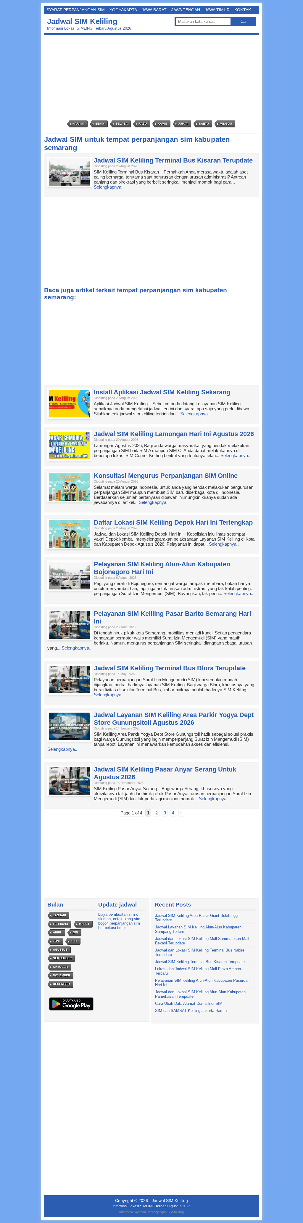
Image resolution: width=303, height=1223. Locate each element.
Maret (84, 923)
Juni (56, 941)
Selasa (121, 123)
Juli (74, 941)
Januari (59, 915)
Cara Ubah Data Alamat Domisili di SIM (189, 1003)
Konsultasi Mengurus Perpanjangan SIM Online (166, 475)
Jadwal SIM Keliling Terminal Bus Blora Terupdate (170, 668)
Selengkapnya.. (109, 186)
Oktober (60, 966)
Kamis (162, 123)
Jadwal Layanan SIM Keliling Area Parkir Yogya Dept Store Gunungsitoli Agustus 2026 (174, 718)
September (62, 958)
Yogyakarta (123, 9)
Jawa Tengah (185, 9)
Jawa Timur (217, 9)
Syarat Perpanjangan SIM (75, 9)
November (61, 975)
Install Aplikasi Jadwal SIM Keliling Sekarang (162, 392)
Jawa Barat (154, 9)
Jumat (183, 123)
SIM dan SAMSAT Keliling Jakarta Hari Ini (191, 1010)
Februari (60, 923)
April (57, 932)
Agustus (60, 949)
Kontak (242, 9)
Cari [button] (244, 21)
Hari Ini (78, 123)
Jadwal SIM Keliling (82, 21)
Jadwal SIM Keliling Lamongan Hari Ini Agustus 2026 (174, 434)
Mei (75, 932)
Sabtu (204, 123)
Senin (99, 123)
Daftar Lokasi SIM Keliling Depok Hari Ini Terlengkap (173, 522)
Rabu (142, 123)
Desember (61, 984)
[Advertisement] (153, 77)
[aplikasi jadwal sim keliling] (71, 1010)
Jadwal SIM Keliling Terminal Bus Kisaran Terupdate (173, 160)
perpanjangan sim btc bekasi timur (119, 925)
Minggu (226, 123)
